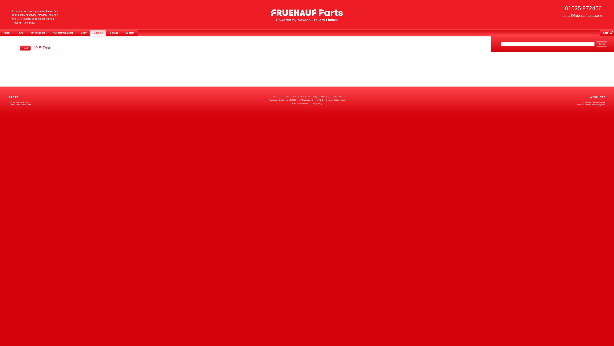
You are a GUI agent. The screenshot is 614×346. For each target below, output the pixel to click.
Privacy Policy (317, 104)
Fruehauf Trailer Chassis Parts (20, 105)
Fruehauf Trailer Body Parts (19, 102)
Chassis (98, 32)
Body (84, 32)
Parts (21, 32)
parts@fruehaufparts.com (582, 16)
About (7, 32)
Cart (605, 32)
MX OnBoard (38, 32)
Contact (129, 32)
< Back (25, 48)
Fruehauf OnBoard (62, 32)
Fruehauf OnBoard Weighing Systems (591, 105)
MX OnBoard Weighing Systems (593, 102)
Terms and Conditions (300, 104)
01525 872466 (583, 8)
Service (114, 32)
